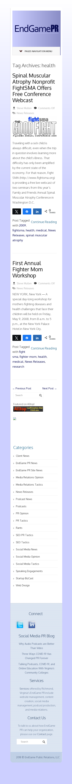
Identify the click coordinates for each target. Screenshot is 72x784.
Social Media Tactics (27, 563)
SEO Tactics (22, 542)
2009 (22, 225)
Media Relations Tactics (29, 484)
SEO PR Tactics (24, 535)
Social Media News (26, 549)
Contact (41, 734)
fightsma (18, 230)
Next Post (49, 388)
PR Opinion (22, 513)
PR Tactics (22, 520)
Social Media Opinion (28, 556)
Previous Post (21, 388)
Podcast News (24, 499)
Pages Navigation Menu (38, 51)
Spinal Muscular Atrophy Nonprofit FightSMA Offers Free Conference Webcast (33, 87)
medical (41, 230)
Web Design (23, 585)
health (30, 230)
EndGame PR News (26, 463)
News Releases (25, 113)
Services (24, 688)
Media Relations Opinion (30, 477)
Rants (19, 527)
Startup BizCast (24, 578)
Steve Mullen (24, 108)
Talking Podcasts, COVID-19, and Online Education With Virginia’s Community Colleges (36, 668)
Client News (22, 455)
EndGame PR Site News (29, 470)
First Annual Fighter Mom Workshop (27, 269)
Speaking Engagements (29, 571)
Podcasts (21, 506)
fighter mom (28, 356)
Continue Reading (44, 222)
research (18, 366)
